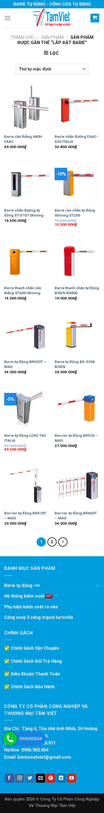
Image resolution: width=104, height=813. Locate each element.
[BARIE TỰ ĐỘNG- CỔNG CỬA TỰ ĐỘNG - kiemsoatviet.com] (52, 18)
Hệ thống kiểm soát (24, 596)
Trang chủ (22, 37)
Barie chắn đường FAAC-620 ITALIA (76, 139)
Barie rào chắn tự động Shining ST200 (75, 212)
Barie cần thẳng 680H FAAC (23, 139)
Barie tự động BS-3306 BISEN (75, 364)
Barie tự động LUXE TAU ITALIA (25, 438)
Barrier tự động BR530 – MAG (76, 438)
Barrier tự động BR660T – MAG (76, 515)
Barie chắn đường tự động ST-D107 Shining (24, 212)
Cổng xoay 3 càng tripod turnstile (38, 617)
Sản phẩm (52, 37)
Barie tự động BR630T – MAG (25, 364)
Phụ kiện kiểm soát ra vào (31, 606)
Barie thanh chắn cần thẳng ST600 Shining (22, 290)
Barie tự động (18, 585)
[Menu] (7, 18)
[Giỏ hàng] (95, 18)
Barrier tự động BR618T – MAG (25, 515)
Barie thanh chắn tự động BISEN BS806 (77, 290)
